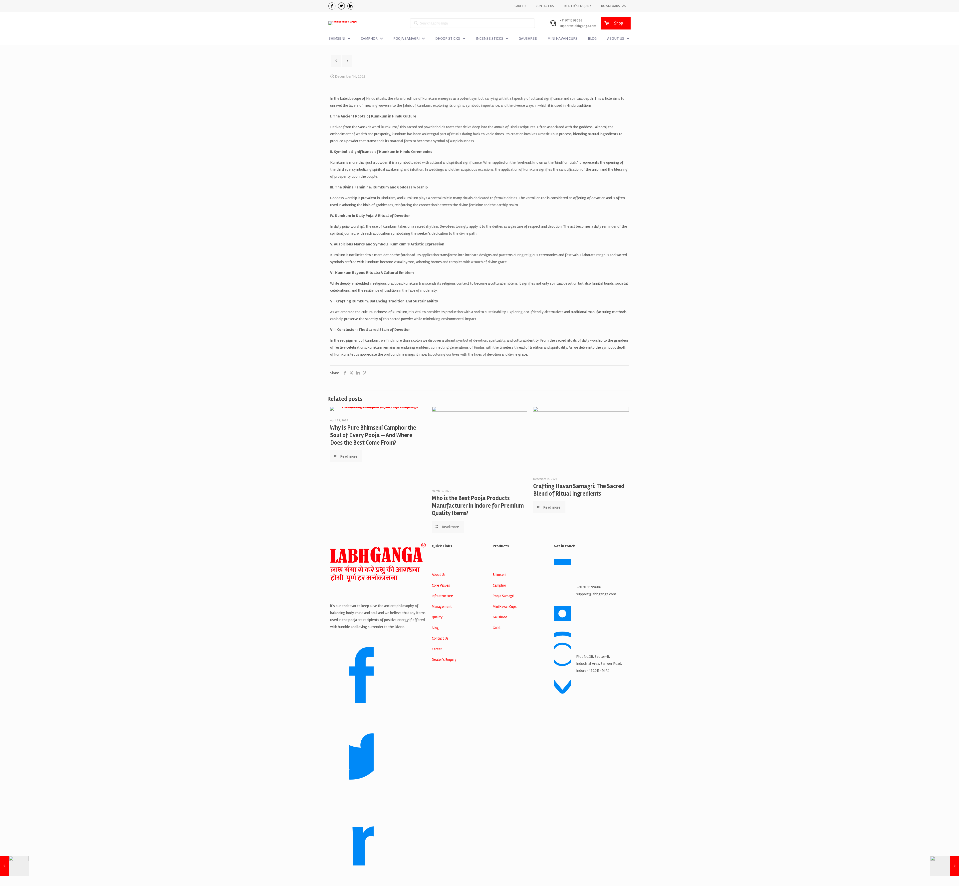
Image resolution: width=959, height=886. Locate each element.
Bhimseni (499, 574)
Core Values (441, 585)
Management (442, 606)
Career (437, 649)
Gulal (496, 628)
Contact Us (440, 638)
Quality (437, 617)
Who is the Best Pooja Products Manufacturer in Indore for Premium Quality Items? (478, 506)
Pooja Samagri (503, 596)
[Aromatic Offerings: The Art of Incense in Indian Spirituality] (944, 866)
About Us (439, 574)
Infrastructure (442, 596)
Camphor (499, 585)
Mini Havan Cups (505, 606)
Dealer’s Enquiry (444, 659)
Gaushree (500, 617)
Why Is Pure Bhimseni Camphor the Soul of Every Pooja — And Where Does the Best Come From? (373, 435)
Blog (435, 628)
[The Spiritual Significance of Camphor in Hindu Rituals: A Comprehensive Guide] (14, 866)
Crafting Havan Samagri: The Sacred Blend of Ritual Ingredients (578, 490)
